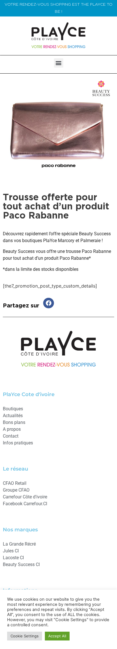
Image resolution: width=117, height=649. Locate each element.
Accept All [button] (57, 636)
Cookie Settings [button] (25, 636)
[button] (58, 63)
